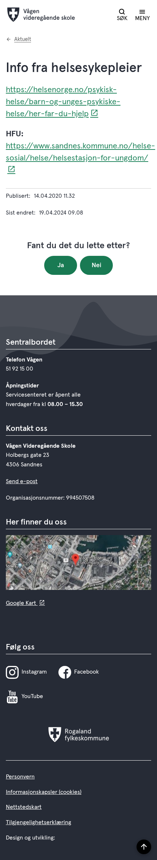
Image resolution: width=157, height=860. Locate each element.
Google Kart (22, 603)
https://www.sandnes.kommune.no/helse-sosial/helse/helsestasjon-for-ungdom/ (80, 152)
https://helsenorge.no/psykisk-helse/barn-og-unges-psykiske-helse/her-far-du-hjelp (63, 102)
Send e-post (22, 481)
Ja (60, 265)
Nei (97, 265)
